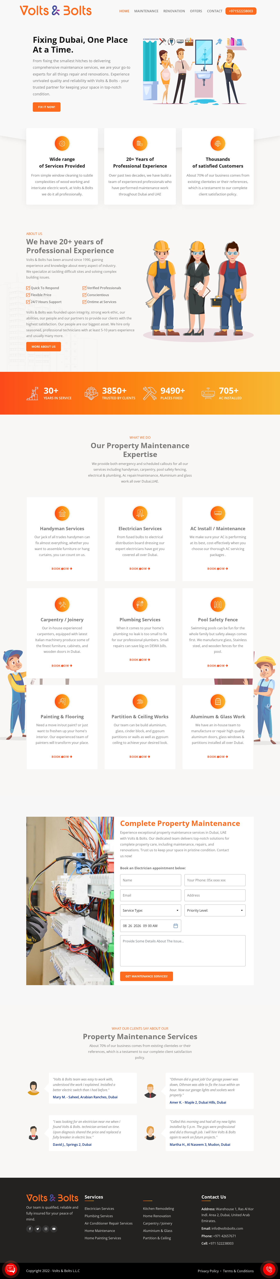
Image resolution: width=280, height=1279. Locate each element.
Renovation (174, 11)
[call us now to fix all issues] (269, 1269)
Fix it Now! (46, 107)
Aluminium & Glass (157, 1230)
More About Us (44, 347)
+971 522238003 (221, 1243)
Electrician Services (99, 1208)
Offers (196, 11)
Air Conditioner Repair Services (109, 1223)
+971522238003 (241, 11)
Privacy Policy (208, 1271)
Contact (214, 11)
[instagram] (45, 1229)
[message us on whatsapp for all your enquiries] (11, 1269)
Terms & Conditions (238, 1271)
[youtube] (53, 1229)
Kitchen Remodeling (158, 1208)
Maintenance (146, 11)
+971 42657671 (224, 1236)
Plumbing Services (99, 1216)
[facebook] (29, 1229)
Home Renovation (157, 1216)
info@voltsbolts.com (227, 1228)
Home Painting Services (103, 1238)
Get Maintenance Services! (146, 976)
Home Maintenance (100, 1230)
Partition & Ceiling (157, 1238)
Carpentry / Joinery (157, 1223)
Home (124, 11)
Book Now (61, 568)
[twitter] (37, 1229)
